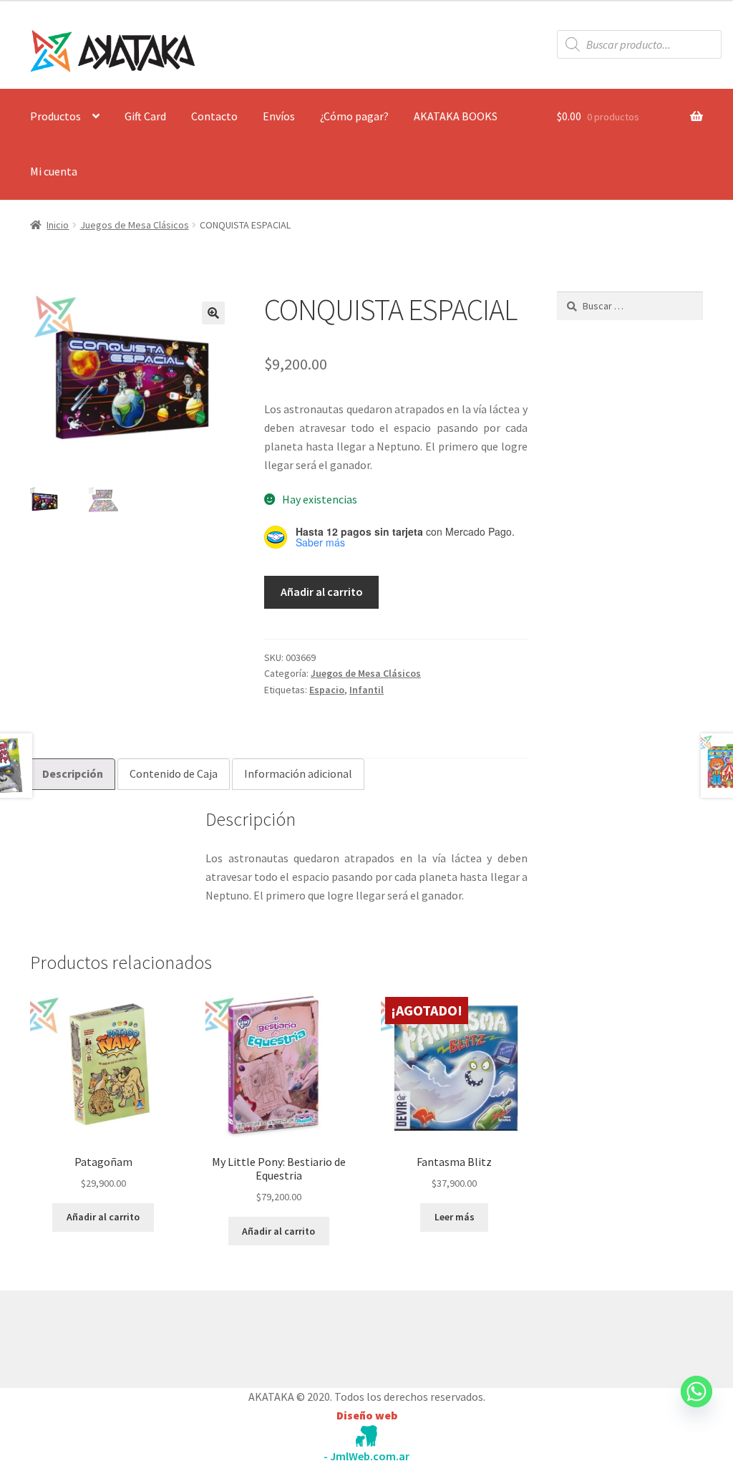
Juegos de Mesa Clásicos (134, 224)
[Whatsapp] (696, 1405)
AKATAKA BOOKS (455, 116)
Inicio (58, 224)
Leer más (455, 1216)
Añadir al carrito (322, 591)
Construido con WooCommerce (106, 1335)
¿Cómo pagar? (354, 116)
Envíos (279, 116)
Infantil (366, 689)
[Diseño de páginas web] (366, 1436)
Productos (55, 116)
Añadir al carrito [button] (103, 1216)
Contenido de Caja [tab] (174, 773)
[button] (213, 313)
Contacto (214, 116)
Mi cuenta (53, 171)
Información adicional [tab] (298, 773)
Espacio (326, 689)
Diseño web (366, 1415)
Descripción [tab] (72, 773)
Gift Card (145, 116)
